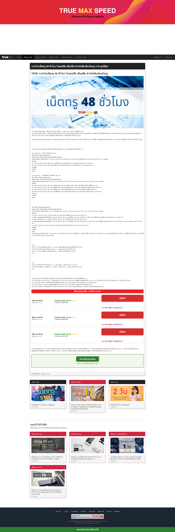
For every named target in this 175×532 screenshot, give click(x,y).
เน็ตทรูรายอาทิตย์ (40, 57)
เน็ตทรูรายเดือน (54, 57)
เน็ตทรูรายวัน (28, 57)
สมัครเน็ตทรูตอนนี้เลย (87, 359)
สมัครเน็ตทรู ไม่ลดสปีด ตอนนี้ (87, 529)
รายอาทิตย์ (74, 511)
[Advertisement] (87, 39)
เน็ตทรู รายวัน (45, 374)
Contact (169, 57)
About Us (159, 57)
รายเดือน (83, 511)
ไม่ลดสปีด (92, 511)
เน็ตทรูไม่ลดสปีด (67, 57)
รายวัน (66, 511)
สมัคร (122, 298)
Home (19, 57)
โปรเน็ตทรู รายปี (80, 57)
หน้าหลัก (58, 511)
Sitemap (117, 511)
